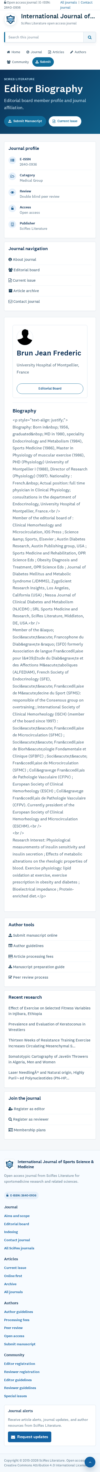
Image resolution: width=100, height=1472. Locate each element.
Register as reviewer (30, 1119)
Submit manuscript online (34, 935)
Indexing (11, 1232)
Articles (58, 52)
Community (20, 62)
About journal (24, 259)
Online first (13, 1276)
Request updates (32, 1436)
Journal (36, 52)
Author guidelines (28, 945)
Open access (14, 1336)
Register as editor (29, 1108)
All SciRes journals (19, 1248)
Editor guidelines (18, 1380)
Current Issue (67, 121)
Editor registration (19, 1363)
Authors (80, 52)
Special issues (15, 1396)
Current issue (24, 280)
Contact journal (26, 301)
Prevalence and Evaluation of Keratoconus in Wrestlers (46, 1027)
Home (16, 52)
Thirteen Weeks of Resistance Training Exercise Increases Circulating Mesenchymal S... (49, 1043)
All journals (68, 2)
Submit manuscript (20, 1344)
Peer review (13, 1327)
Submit (45, 62)
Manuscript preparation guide (38, 966)
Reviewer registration (21, 1371)
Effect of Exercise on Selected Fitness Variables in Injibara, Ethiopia (49, 1011)
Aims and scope (16, 1215)
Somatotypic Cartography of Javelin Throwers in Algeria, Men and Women (48, 1059)
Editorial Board (50, 388)
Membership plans (29, 1129)
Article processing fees (33, 956)
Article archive (25, 290)
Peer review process (30, 977)
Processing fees (16, 1320)
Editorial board (26, 269)
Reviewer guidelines (20, 1387)
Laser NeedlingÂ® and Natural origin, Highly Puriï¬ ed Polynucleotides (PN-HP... (46, 1075)
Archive (10, 1284)
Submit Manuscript (27, 121)
